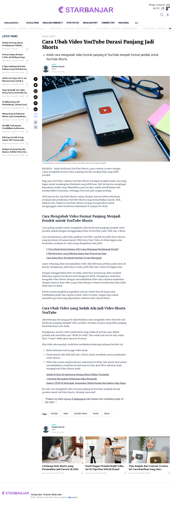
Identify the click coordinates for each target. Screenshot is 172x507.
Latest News (10, 36)
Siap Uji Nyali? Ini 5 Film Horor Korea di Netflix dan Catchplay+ (15, 93)
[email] (36, 103)
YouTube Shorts (80, 413)
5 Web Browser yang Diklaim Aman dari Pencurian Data (76, 253)
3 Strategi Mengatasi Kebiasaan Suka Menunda (71, 378)
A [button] (35, 123)
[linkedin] (36, 109)
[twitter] (36, 85)
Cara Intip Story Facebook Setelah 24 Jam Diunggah (74, 257)
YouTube (54, 413)
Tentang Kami (36, 494)
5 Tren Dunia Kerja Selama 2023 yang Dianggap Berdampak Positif (82, 249)
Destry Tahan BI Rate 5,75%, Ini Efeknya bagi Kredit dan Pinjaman (13, 57)
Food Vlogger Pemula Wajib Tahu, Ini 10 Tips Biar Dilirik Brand (104, 468)
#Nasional (123, 23)
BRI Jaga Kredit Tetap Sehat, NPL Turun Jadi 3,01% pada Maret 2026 (13, 140)
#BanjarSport (90, 23)
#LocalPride (32, 23)
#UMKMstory (108, 23)
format (95, 413)
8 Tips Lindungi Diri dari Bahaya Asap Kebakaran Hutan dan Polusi (14, 69)
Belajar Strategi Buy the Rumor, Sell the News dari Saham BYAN (14, 152)
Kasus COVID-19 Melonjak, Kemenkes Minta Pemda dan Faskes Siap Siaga (86, 383)
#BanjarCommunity (53, 23)
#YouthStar (73, 23)
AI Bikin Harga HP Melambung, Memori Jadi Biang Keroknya (14, 104)
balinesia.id (80, 399)
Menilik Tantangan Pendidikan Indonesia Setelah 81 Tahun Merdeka (15, 128)
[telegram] (36, 97)
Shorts (107, 413)
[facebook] (36, 79)
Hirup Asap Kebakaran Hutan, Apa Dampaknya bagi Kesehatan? (14, 116)
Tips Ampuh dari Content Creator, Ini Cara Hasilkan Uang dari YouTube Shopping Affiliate (148, 468)
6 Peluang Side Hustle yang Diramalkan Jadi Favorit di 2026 (60, 468)
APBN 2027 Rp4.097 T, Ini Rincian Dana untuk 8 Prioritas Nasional (14, 81)
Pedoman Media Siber (52, 494)
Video (65, 413)
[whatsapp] (36, 91)
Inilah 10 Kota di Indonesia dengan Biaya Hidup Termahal (77, 374)
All (136, 23)
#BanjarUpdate (11, 23)
